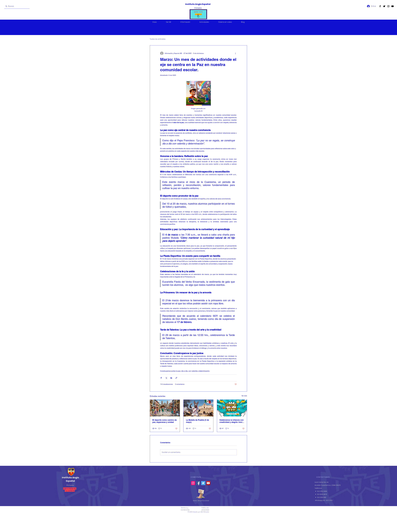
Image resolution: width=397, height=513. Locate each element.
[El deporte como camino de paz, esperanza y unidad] (165, 408)
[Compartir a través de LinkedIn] (171, 378)
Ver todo (244, 396)
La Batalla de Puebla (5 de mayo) (197, 421)
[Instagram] (388, 6)
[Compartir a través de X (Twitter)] (166, 378)
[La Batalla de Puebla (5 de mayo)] (198, 408)
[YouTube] (392, 6)
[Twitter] (384, 6)
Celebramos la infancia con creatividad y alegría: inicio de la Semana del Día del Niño (231, 421)
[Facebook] (380, 6)
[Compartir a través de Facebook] (161, 378)
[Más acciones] (235, 53)
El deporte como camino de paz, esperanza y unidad (164, 421)
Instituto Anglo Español (198, 4)
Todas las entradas (158, 39)
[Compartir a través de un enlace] (176, 378)
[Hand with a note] (200, 493)
